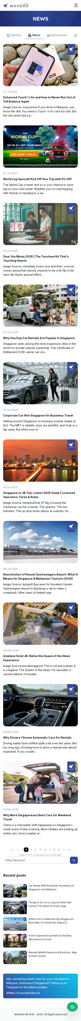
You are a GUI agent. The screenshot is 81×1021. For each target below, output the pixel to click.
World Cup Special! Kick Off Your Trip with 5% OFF (37, 179)
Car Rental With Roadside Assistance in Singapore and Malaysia (51, 887)
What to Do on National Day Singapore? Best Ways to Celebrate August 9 (51, 921)
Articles (16, 35)
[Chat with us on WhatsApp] (72, 1007)
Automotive (59, 35)
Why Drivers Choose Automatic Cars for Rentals (37, 737)
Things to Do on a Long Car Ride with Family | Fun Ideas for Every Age (50, 904)
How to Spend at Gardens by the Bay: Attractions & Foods (50, 937)
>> (69, 849)
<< (11, 849)
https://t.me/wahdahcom (24, 993)
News (36, 35)
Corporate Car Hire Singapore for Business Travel (38, 415)
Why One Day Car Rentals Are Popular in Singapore (39, 338)
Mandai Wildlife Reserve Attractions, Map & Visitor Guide (53, 954)
